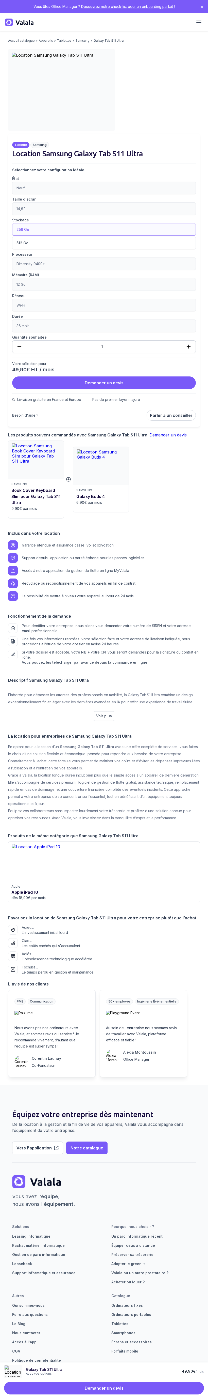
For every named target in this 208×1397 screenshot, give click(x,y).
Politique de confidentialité (36, 1360)
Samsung (83, 40)
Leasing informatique (31, 1236)
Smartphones (123, 1333)
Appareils (46, 40)
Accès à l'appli (25, 1342)
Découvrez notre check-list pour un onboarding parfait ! (128, 6)
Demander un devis (104, 382)
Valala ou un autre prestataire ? (139, 1273)
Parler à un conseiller (171, 415)
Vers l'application (34, 1147)
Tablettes (64, 40)
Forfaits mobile (124, 1351)
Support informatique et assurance (44, 1273)
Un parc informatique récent (137, 1236)
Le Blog (18, 1324)
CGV (16, 1351)
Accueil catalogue (21, 40)
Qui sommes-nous (28, 1305)
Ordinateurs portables (131, 1314)
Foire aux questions (30, 1314)
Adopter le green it (128, 1264)
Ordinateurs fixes (127, 1305)
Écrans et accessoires (131, 1342)
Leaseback (22, 1264)
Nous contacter (26, 1333)
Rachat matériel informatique (38, 1245)
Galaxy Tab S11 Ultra (109, 40)
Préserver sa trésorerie (132, 1254)
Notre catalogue (87, 1147)
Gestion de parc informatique (38, 1254)
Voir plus (104, 716)
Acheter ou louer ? (128, 1282)
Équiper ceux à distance (133, 1245)
